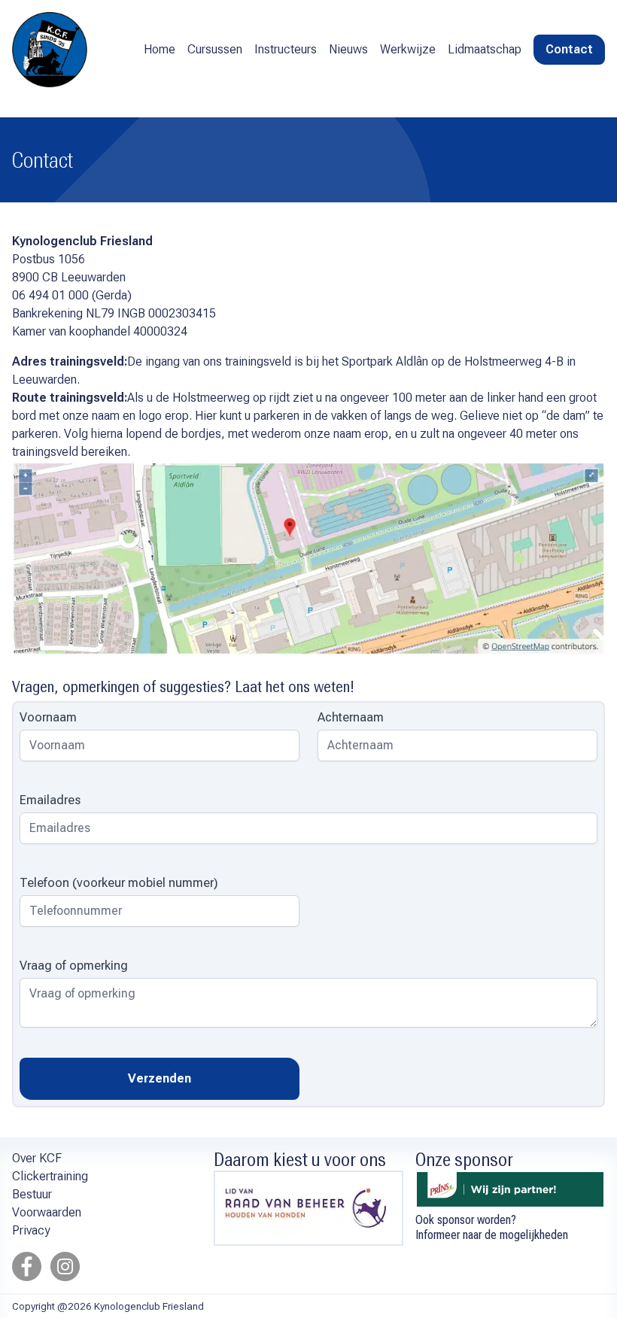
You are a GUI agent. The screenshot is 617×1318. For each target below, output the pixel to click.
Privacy (31, 1230)
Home (159, 49)
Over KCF (37, 1158)
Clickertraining (50, 1176)
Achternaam (351, 717)
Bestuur (32, 1194)
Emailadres (50, 800)
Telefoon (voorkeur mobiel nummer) (119, 883)
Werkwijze (408, 49)
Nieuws (348, 49)
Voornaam (48, 717)
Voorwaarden (46, 1212)
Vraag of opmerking (74, 965)
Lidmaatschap (484, 49)
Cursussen (214, 49)
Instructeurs (285, 49)
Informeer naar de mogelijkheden (491, 1235)
